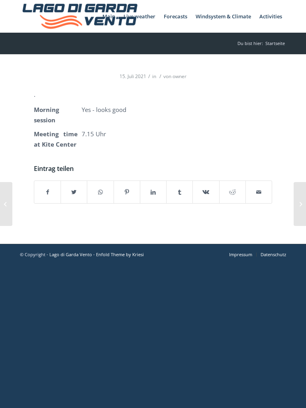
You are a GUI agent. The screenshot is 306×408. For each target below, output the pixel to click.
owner (179, 76)
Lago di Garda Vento (70, 254)
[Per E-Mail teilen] (259, 192)
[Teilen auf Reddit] (232, 192)
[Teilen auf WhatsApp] (100, 192)
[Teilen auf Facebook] (47, 192)
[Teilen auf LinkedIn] (153, 192)
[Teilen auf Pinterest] (127, 192)
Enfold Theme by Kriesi (120, 254)
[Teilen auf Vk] (206, 192)
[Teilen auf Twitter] (74, 192)
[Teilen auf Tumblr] (179, 192)
